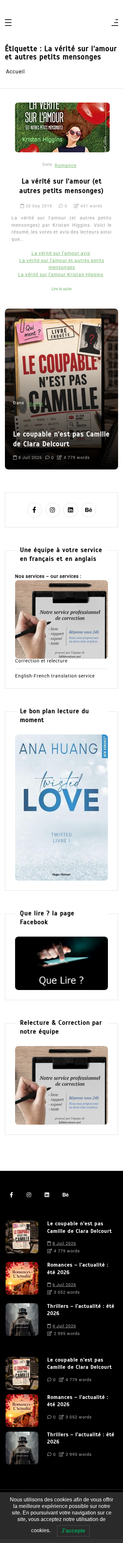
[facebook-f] (34, 510)
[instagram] (52, 510)
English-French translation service (55, 676)
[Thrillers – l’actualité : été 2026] (22, 1321)
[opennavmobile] (115, 23)
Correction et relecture (41, 661)
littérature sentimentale (42, 450)
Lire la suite (61, 289)
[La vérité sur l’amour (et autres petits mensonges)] (62, 127)
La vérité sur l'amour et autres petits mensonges (61, 264)
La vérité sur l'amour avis (60, 253)
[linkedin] (70, 510)
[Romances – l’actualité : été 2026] (22, 1280)
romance (83, 450)
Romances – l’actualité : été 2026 (59, 421)
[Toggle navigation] (8, 23)
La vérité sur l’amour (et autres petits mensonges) (61, 186)
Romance (65, 165)
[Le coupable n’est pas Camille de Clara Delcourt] (22, 1239)
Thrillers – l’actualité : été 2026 (80, 1310)
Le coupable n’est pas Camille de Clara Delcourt (79, 1227)
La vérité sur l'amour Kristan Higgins (60, 274)
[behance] (88, 510)
